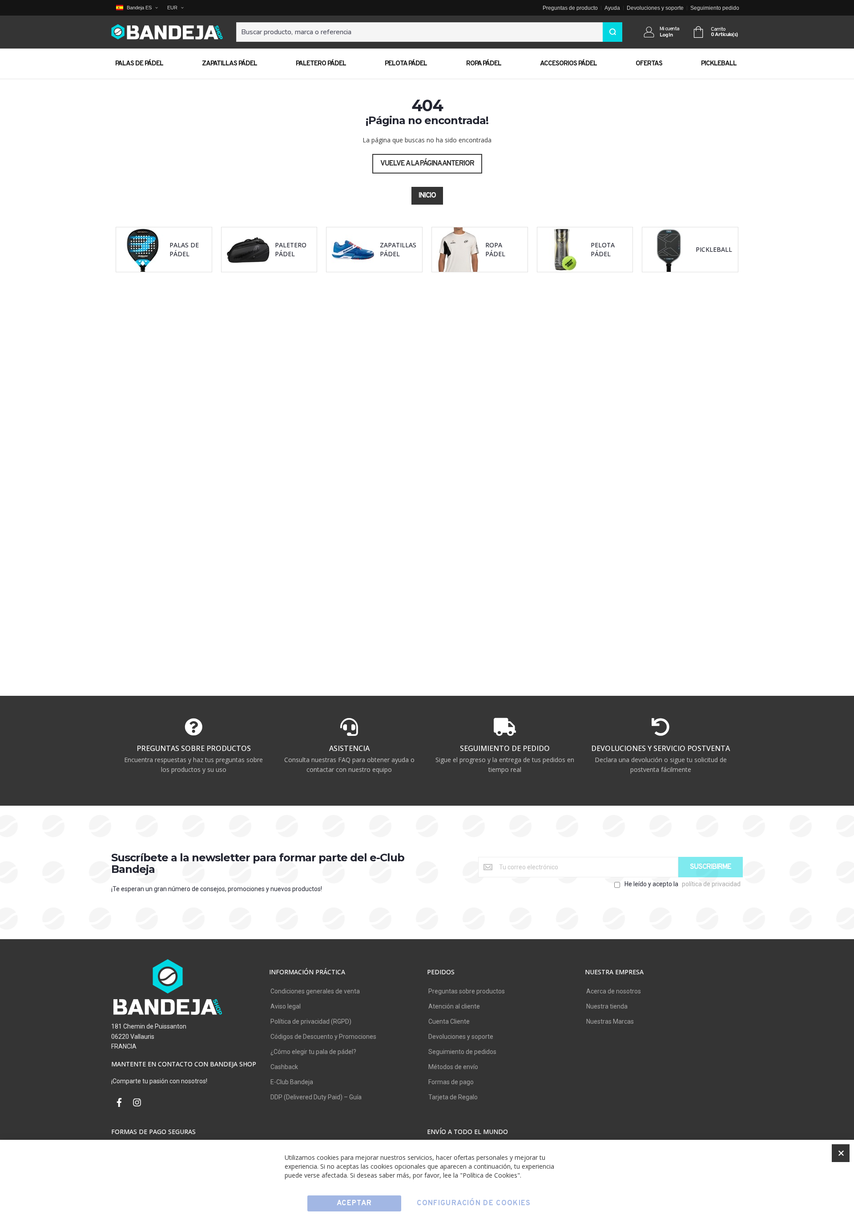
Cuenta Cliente (449, 1021)
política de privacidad (711, 884)
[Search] (612, 32)
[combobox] (429, 32)
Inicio (427, 195)
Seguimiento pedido (714, 8)
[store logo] (167, 32)
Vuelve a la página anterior (427, 163)
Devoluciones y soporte (655, 8)
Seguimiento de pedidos (462, 1051)
